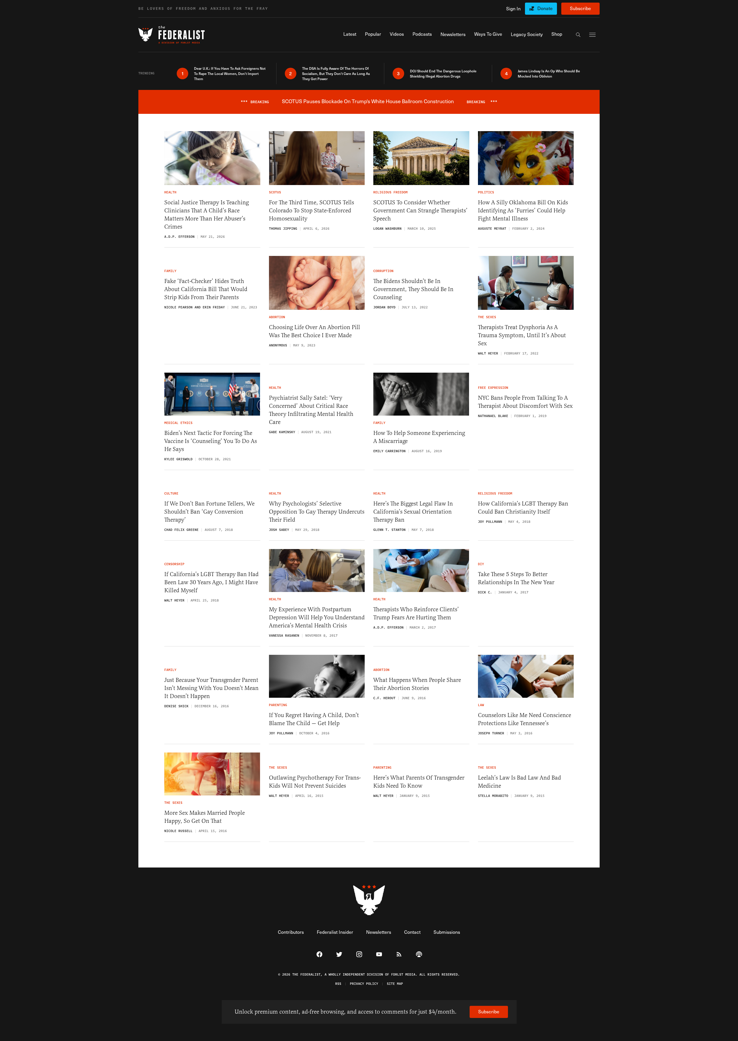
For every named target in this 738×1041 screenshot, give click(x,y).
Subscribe (580, 8)
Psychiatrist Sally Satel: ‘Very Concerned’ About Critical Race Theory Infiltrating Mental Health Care (311, 410)
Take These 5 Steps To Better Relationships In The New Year (516, 578)
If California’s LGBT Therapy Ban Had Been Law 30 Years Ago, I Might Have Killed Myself (211, 582)
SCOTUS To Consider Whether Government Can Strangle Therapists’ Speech (420, 210)
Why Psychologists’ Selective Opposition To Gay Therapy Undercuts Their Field (316, 511)
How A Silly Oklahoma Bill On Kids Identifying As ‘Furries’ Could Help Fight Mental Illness (523, 210)
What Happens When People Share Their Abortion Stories (417, 684)
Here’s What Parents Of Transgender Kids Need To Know (418, 781)
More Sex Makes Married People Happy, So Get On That (204, 817)
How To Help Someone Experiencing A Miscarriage (419, 437)
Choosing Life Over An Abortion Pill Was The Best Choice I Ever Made (314, 331)
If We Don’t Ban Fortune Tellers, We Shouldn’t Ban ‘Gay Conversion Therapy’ (209, 511)
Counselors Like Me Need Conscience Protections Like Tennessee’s (524, 719)
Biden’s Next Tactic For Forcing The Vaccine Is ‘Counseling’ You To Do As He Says (210, 441)
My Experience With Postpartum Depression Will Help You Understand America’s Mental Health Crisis (317, 617)
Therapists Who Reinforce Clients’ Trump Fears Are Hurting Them (416, 613)
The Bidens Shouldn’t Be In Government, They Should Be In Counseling (413, 289)
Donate (545, 8)
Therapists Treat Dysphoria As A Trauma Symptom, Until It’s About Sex (522, 335)
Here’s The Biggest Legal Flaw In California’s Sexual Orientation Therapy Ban (413, 511)
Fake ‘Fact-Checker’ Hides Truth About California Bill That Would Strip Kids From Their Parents (205, 289)
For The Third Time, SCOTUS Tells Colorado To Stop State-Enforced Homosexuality (311, 210)
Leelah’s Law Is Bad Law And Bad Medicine (519, 781)
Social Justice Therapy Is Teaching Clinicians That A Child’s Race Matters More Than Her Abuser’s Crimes (206, 214)
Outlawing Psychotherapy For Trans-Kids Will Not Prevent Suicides (315, 781)
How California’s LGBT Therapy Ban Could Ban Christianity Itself (523, 507)
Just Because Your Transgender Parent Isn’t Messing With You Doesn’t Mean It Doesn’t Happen (211, 688)
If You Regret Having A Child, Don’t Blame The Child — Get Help (314, 719)
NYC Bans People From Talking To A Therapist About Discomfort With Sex (525, 402)
